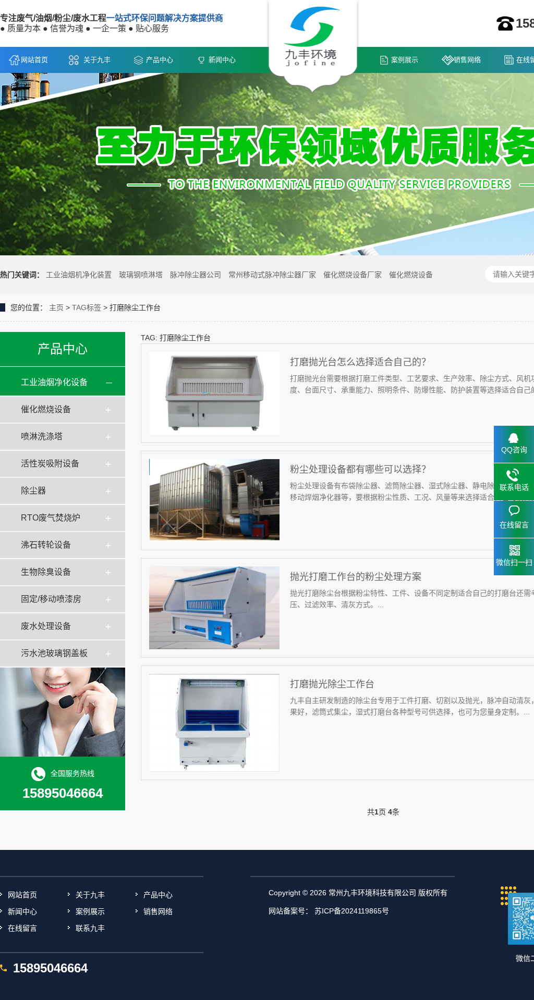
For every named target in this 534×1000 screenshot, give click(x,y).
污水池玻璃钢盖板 (54, 653)
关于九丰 (97, 60)
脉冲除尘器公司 (195, 274)
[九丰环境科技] (313, 47)
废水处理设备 (46, 626)
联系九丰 (90, 928)
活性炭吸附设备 (50, 463)
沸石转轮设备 (46, 544)
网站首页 (34, 60)
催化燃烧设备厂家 (352, 274)
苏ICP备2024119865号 (351, 911)
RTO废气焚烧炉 (50, 517)
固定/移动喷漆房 (51, 599)
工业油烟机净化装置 (79, 274)
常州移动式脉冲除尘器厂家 (272, 274)
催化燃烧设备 (411, 274)
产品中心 (159, 60)
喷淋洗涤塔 (42, 436)
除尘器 (33, 490)
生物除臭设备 (46, 571)
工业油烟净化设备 (54, 382)
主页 (56, 307)
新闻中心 (222, 60)
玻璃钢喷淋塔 (141, 274)
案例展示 (404, 60)
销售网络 (467, 60)
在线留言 (22, 928)
